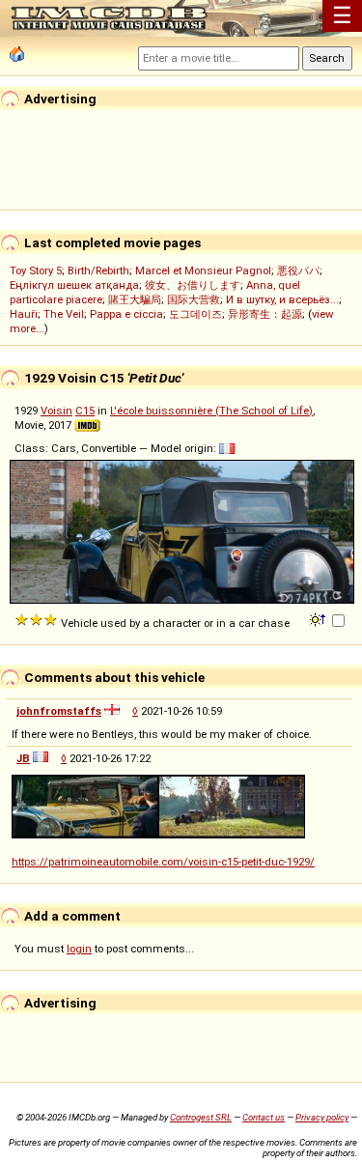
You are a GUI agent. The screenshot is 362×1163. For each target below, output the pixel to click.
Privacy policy (321, 1117)
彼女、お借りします (192, 285)
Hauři (24, 314)
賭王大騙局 (134, 299)
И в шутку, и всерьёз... (282, 299)
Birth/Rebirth (98, 270)
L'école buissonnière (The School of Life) (211, 410)
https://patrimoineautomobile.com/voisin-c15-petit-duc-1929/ (163, 861)
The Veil (63, 314)
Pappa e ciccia (126, 314)
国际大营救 (193, 299)
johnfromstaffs (58, 711)
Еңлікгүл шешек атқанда (74, 285)
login (79, 948)
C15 (85, 410)
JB (23, 758)
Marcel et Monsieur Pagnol (203, 270)
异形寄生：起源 (265, 314)
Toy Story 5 (36, 270)
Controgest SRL (201, 1117)
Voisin (56, 410)
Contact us (263, 1117)
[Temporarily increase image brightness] (319, 618)
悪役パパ (298, 270)
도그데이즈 (195, 314)
